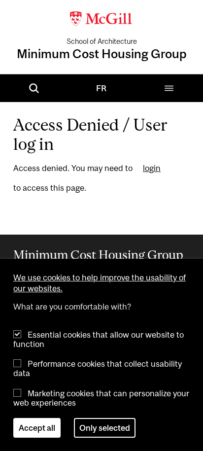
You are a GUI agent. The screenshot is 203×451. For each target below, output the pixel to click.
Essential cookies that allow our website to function (98, 339)
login (152, 168)
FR (101, 88)
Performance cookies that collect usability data (97, 368)
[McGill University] (101, 18)
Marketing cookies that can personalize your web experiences (101, 398)
